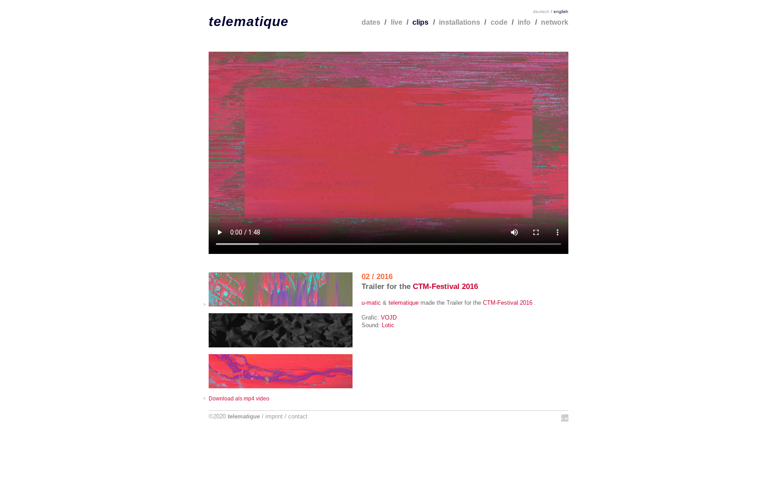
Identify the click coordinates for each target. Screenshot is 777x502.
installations (459, 22)
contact (298, 416)
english (561, 11)
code (499, 22)
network (554, 22)
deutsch (541, 11)
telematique (249, 21)
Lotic (388, 325)
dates (371, 22)
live (396, 22)
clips (420, 22)
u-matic (371, 302)
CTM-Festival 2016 (445, 286)
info (524, 22)
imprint (274, 416)
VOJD (389, 317)
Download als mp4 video (239, 398)
